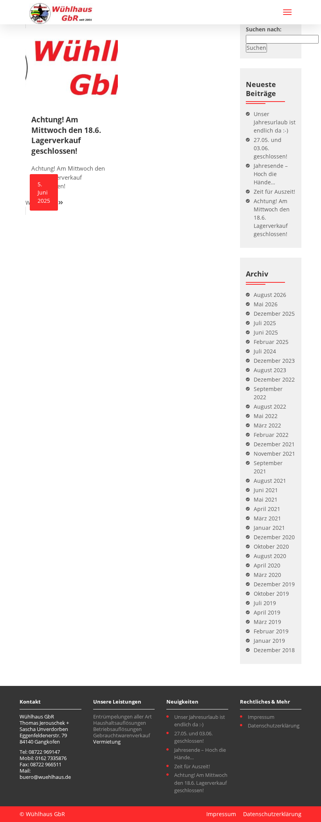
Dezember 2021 (274, 444)
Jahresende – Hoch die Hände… (271, 174)
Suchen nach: (263, 29)
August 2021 (270, 480)
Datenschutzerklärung (273, 725)
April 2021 (267, 509)
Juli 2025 (265, 323)
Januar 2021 (269, 527)
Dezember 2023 (274, 360)
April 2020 (267, 565)
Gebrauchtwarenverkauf (121, 735)
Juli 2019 (265, 603)
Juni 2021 (266, 490)
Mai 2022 (266, 416)
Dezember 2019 (274, 584)
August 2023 (270, 370)
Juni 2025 (266, 332)
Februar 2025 (271, 342)
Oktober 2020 (271, 546)
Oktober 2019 (271, 593)
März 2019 (267, 622)
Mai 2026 (266, 304)
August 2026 (270, 294)
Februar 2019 (271, 631)
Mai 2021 (266, 499)
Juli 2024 (265, 351)
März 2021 (267, 518)
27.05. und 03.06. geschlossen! (193, 737)
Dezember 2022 (274, 379)
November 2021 (274, 453)
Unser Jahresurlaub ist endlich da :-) (275, 122)
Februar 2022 (271, 434)
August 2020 (270, 556)
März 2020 (267, 574)
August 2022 (270, 406)
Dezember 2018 (274, 650)
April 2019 (267, 612)
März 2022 (267, 425)
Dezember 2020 (274, 537)
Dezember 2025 (274, 313)
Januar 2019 (269, 640)
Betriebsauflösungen (117, 729)
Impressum (261, 716)
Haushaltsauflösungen (119, 722)
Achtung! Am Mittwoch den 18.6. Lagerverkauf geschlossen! (200, 782)
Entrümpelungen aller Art (122, 716)
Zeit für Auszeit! (274, 191)
